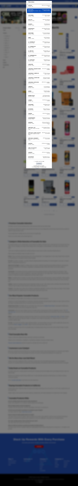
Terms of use (43, 166)
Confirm (39, 163)
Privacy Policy (36, 166)
